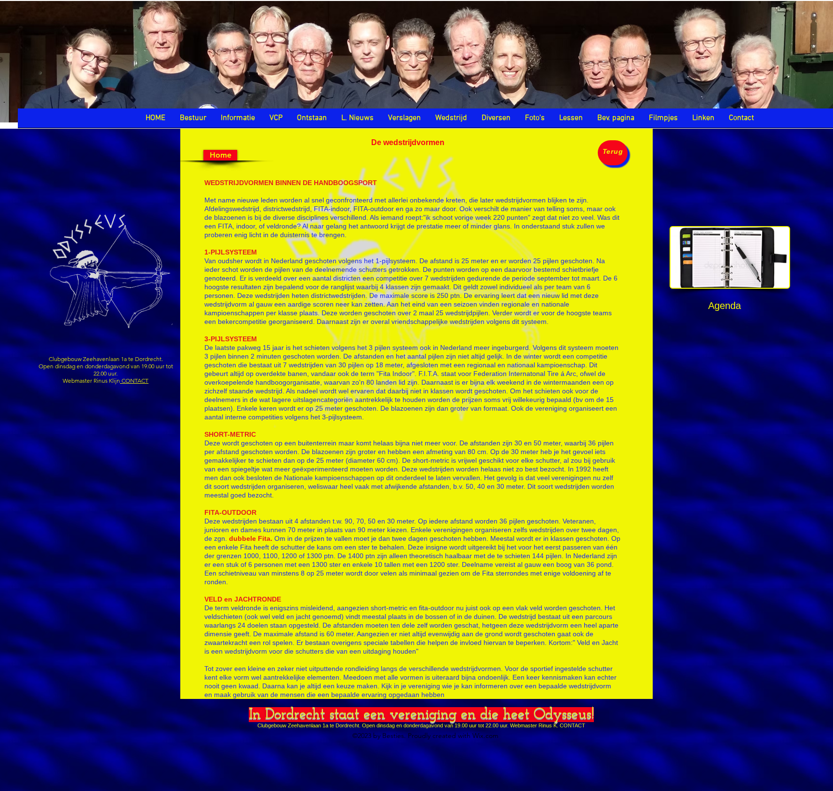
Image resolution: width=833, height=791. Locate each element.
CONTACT (134, 380)
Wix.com (485, 735)
